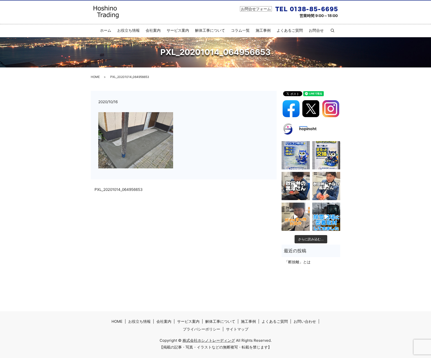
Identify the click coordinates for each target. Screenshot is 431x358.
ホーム (105, 30)
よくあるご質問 (290, 30)
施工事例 (263, 30)
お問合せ (316, 30)
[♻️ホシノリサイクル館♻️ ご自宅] (326, 155)
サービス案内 (178, 30)
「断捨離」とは (297, 262)
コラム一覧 (240, 30)
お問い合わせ (305, 321)
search (330, 30)
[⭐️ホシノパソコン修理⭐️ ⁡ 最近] (296, 155)
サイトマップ (237, 329)
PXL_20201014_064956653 (119, 189)
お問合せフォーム (256, 8)
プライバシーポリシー (201, 329)
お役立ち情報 (128, 30)
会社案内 (153, 30)
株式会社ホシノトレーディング (209, 340)
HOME (95, 77)
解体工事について (210, 30)
